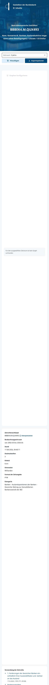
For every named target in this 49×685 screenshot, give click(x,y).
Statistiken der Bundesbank (24, 5)
